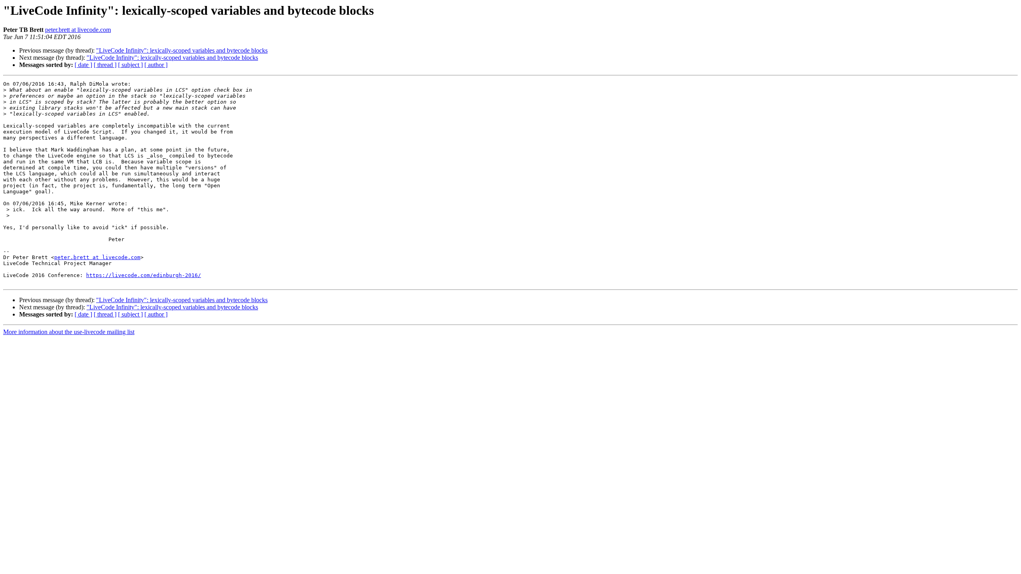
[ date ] (83, 64)
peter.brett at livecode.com (78, 29)
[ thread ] (105, 64)
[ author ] (156, 64)
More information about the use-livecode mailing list (68, 331)
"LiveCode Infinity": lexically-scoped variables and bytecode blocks (182, 50)
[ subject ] (130, 64)
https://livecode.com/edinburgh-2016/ (143, 275)
